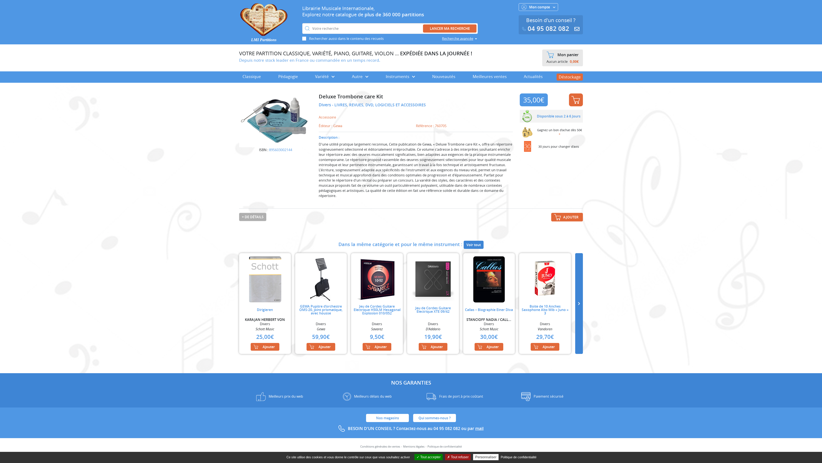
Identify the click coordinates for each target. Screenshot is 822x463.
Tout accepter (430, 457)
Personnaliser (485, 457)
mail (479, 428)
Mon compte (540, 7)
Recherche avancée (457, 38)
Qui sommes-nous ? (434, 418)
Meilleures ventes (490, 76)
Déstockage (570, 77)
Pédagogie (288, 76)
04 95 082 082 (548, 28)
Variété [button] (322, 76)
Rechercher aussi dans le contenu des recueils (346, 38)
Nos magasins (387, 418)
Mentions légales (413, 446)
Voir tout (473, 244)
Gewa (337, 125)
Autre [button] (358, 76)
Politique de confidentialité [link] (518, 457)
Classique (252, 76)
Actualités (533, 76)
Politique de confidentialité (444, 446)
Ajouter (576, 99)
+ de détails (253, 217)
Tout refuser (459, 457)
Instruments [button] (398, 76)
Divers (325, 105)
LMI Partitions (263, 40)
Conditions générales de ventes (380, 446)
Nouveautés (443, 76)
